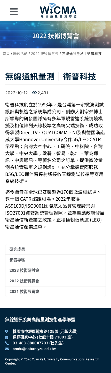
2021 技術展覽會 (24, 291)
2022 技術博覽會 (45, 54)
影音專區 (17, 260)
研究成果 (17, 249)
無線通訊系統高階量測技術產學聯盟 (40, 319)
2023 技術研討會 (24, 270)
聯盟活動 (20, 54)
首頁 (6, 54)
